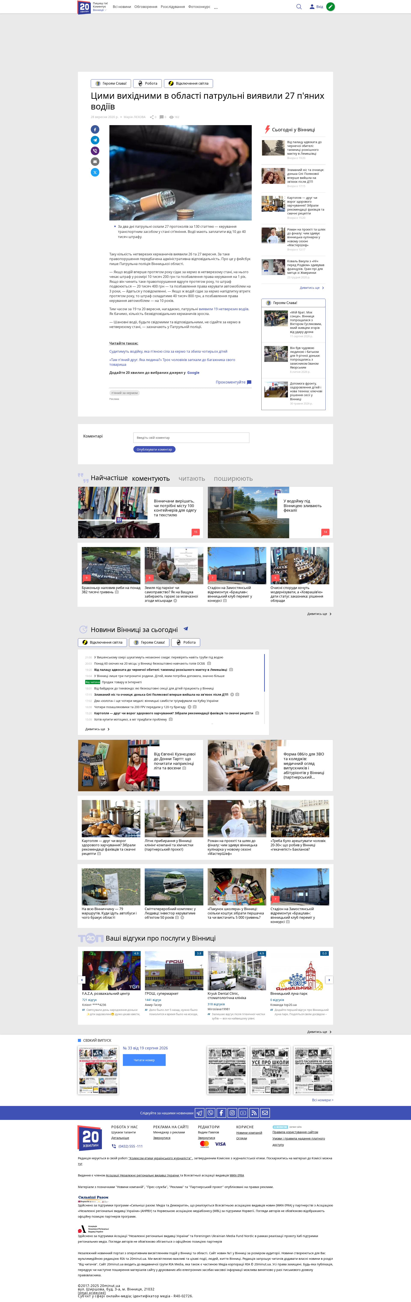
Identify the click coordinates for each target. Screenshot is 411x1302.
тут (80, 1164)
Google (193, 372)
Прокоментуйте (234, 382)
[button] (185, 629)
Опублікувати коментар (154, 449)
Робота (151, 83)
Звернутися (161, 1138)
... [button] (216, 6)
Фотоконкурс (199, 6)
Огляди (241, 1138)
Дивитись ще (313, 288)
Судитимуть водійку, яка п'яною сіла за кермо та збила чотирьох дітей (168, 351)
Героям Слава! (115, 83)
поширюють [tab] (233, 478)
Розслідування (173, 6)
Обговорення (145, 6)
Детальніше (120, 1138)
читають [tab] (192, 478)
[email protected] (92, 1293)
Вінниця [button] (98, 10)
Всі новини (122, 6)
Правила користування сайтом (295, 1132)
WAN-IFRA (237, 1175)
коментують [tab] (151, 478)
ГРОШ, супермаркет (162, 993)
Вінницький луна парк (288, 993)
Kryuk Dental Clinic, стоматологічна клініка (227, 995)
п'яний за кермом (125, 393)
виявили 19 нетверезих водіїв (223, 309)
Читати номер (144, 1060)
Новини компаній (249, 1133)
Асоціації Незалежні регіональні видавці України (143, 1175)
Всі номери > (323, 1100)
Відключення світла (192, 83)
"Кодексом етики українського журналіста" (160, 1158)
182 (174, 117)
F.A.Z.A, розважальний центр (106, 993)
